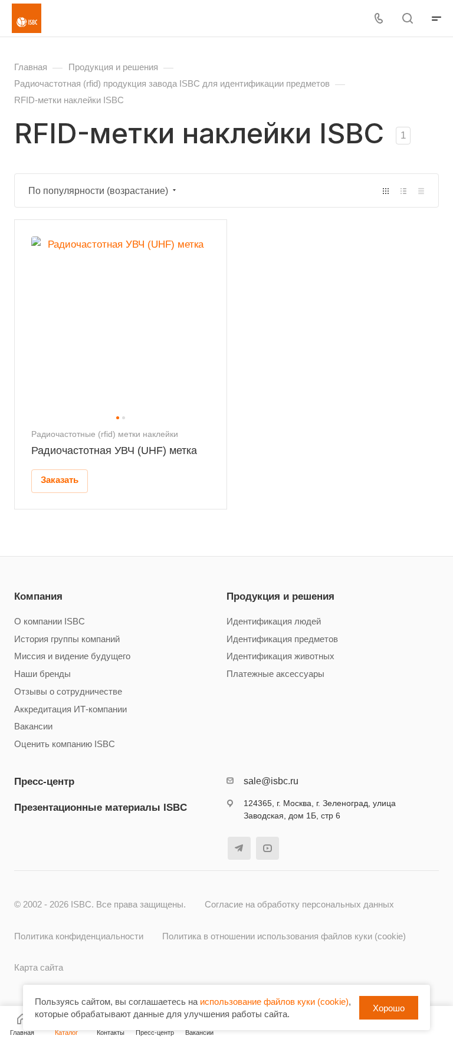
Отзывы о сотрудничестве (68, 691)
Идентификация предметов (282, 639)
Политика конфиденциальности (78, 936)
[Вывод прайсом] (421, 191)
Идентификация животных (280, 656)
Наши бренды (42, 674)
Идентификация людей (273, 621)
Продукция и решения (280, 596)
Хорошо (389, 1008)
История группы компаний (67, 639)
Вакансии (33, 726)
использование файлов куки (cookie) (274, 1002)
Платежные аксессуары (275, 674)
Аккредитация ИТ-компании (70, 709)
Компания (38, 596)
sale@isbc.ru (271, 781)
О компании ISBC (49, 621)
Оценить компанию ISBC (64, 744)
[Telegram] (239, 848)
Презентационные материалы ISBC (100, 807)
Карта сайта (38, 967)
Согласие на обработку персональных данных (299, 904)
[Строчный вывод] (403, 191)
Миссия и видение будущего (72, 656)
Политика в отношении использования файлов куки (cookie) (284, 936)
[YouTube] (267, 848)
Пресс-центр (44, 781)
